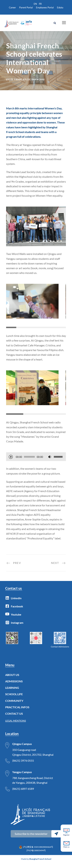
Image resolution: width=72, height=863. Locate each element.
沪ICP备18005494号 (36, 850)
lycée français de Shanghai (25, 79)
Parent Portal (26, 7)
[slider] (59, 457)
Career (12, 7)
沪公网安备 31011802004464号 (38, 847)
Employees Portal (45, 7)
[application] (36, 457)
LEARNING (12, 687)
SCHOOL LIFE (14, 694)
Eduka (60, 7)
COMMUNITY (14, 700)
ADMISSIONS (14, 681)
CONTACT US (14, 713)
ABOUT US (12, 674)
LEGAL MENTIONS (15, 720)
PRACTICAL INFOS (17, 707)
